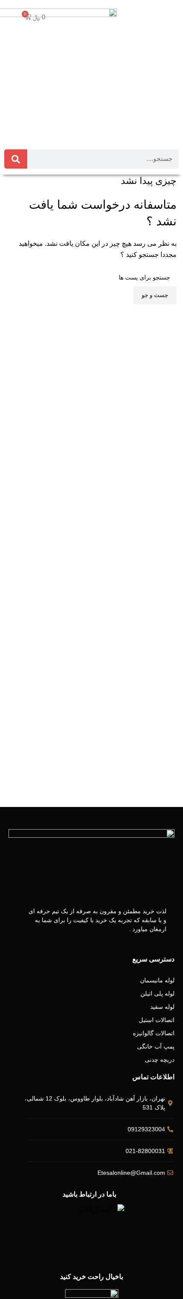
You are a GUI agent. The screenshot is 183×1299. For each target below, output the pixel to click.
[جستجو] (15, 159)
